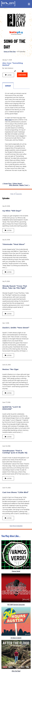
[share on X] (22, 71)
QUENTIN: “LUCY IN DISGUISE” (11, 408)
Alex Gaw (8, 120)
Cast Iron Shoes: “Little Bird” (15, 492)
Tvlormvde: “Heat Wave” (13, 244)
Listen (9, 75)
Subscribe (22, 75)
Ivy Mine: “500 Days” (11, 211)
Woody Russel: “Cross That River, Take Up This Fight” (14, 287)
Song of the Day (10, 51)
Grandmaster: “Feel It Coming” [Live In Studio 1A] (14, 452)
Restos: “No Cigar (10, 369)
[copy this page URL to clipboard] (15, 71)
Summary (8, 86)
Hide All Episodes (16, 194)
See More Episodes (16, 526)
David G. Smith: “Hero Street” (15, 328)
